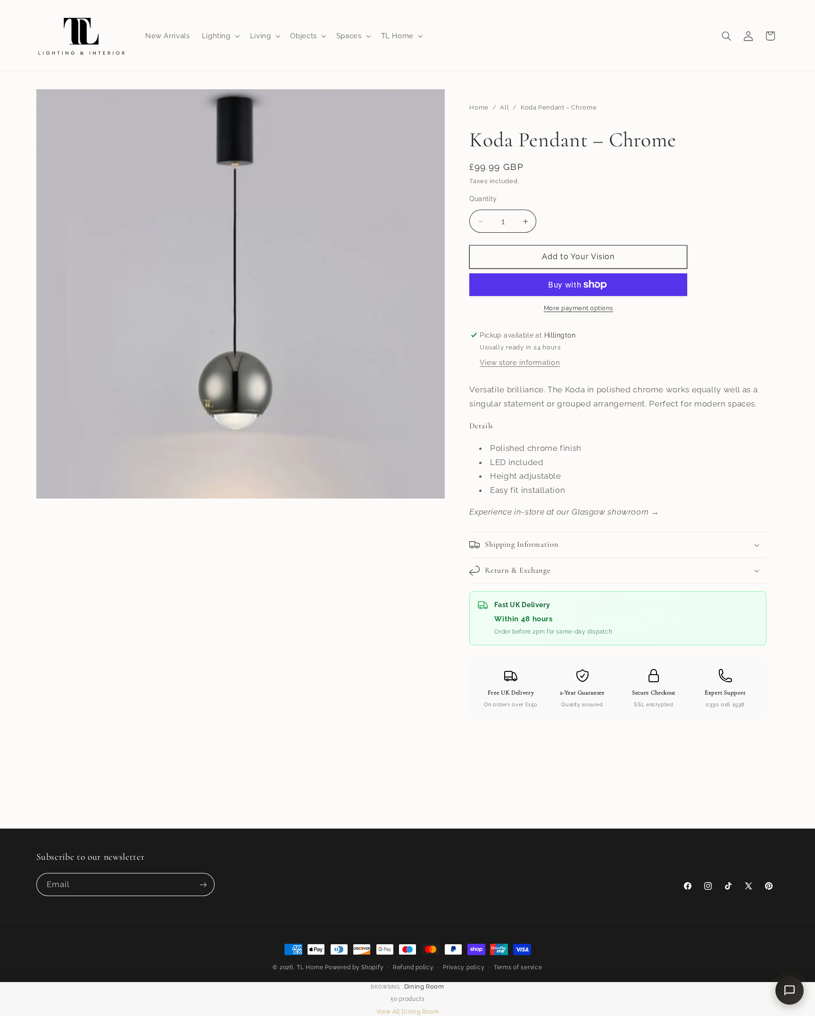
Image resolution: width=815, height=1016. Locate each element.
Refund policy (413, 967)
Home (479, 107)
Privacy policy (463, 967)
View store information (520, 362)
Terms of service (518, 967)
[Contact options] (789, 990)
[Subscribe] (203, 884)
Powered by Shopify (354, 967)
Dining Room (424, 986)
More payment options (579, 308)
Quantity (483, 199)
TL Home (310, 967)
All (504, 107)
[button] (220, 35)
